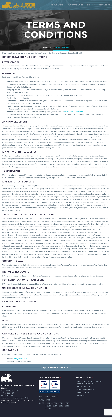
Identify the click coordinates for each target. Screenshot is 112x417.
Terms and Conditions (9, 398)
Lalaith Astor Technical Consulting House (90, 382)
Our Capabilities (75, 5)
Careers (91, 5)
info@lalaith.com (20, 359)
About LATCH (57, 5)
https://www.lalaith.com (73, 111)
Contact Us (104, 5)
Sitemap (81, 396)
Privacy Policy (24, 398)
